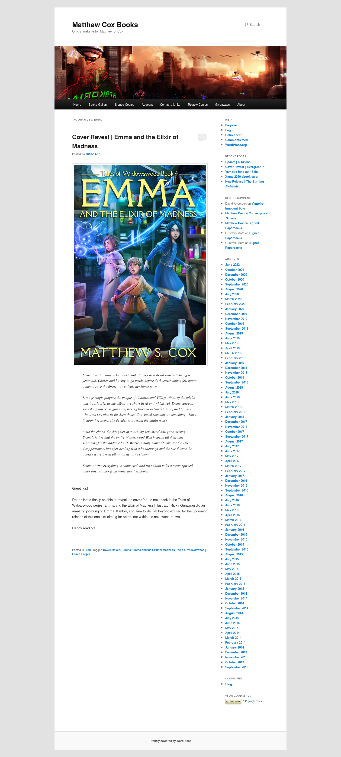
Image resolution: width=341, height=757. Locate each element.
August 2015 (234, 554)
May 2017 (231, 456)
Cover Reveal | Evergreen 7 (244, 166)
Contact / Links (170, 104)
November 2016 (236, 485)
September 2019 (236, 328)
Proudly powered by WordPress (170, 741)
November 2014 (236, 598)
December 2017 (236, 421)
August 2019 (234, 333)
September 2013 (236, 667)
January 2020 (234, 309)
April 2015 (232, 573)
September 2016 (236, 490)
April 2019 (232, 348)
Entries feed (233, 135)
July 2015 (232, 559)
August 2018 (234, 387)
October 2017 (234, 431)
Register (231, 125)
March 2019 (233, 353)
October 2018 (234, 377)
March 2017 (233, 466)
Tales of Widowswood (190, 550)
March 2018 (233, 407)
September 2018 (236, 382)
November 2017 (236, 426)
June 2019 (232, 338)
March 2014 (233, 637)
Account (147, 104)
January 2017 (234, 475)
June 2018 (232, 397)
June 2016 (232, 505)
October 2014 (234, 603)
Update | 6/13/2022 (238, 162)
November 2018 (236, 372)
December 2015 (236, 534)
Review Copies (198, 104)
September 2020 (236, 284)
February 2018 (235, 412)
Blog (88, 550)
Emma (126, 550)
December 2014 (236, 593)
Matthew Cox (234, 213)
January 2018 (234, 416)
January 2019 (234, 362)
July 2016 (232, 500)
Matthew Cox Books (105, 24)
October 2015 (234, 544)
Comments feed (236, 140)
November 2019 (236, 318)
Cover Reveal (112, 550)
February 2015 (235, 583)
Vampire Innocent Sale (241, 171)
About (241, 104)
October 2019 (234, 323)
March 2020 (233, 299)
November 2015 (236, 539)
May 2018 (231, 402)
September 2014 (236, 608)
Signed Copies (124, 104)
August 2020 (234, 289)
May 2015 (231, 569)
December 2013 (236, 652)
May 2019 (231, 343)
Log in (230, 130)
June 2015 (232, 564)
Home (77, 104)
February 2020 (235, 303)
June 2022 (232, 264)
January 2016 (234, 529)
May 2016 (231, 510)
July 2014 (232, 618)
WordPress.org (236, 144)
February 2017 (235, 471)
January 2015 (234, 588)
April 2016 (232, 515)
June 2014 (232, 623)
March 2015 (233, 578)
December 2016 (236, 480)
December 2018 (236, 367)
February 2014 (235, 642)
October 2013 (234, 662)
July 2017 (232, 446)
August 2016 (234, 495)
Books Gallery (98, 104)
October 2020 (234, 279)
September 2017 (236, 436)
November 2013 (236, 657)
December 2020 (236, 274)
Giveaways (222, 104)
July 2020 (232, 294)
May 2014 (231, 628)
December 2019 (236, 313)
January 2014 (234, 647)
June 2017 (232, 451)
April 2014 (232, 632)
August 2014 (234, 613)
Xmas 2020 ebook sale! (241, 176)
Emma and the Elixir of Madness (153, 550)
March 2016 (233, 520)
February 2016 (235, 524)
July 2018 (232, 392)
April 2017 (232, 461)
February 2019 (235, 358)
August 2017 (234, 441)
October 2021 (234, 269)
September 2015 (236, 549)
